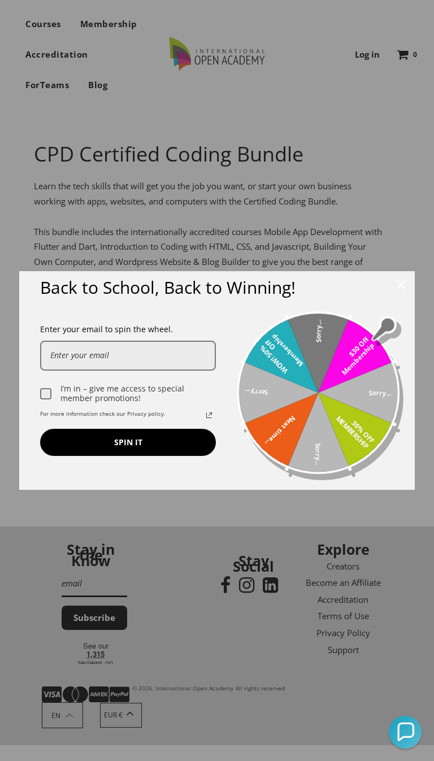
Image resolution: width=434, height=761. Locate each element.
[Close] (401, 284)
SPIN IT (128, 442)
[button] (405, 732)
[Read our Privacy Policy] (209, 415)
